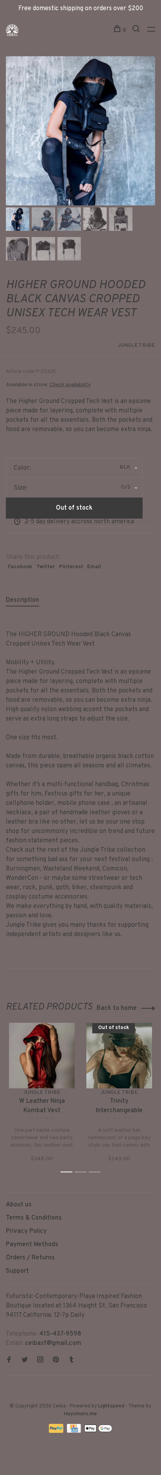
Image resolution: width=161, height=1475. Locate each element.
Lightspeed (111, 1406)
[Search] (136, 30)
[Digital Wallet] (98, 1431)
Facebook (20, 567)
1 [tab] (68, 1172)
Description (22, 600)
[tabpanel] (80, 130)
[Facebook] (9, 1360)
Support (17, 1271)
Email (94, 567)
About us (19, 1205)
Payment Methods (32, 1244)
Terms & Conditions (34, 1218)
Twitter (45, 567)
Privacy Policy (26, 1231)
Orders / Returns (30, 1258)
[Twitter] (24, 1360)
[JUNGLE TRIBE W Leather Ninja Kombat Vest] (42, 1055)
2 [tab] (82, 1172)
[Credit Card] (74, 1431)
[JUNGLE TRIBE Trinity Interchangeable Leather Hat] (119, 1055)
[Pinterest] (56, 1360)
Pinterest (71, 567)
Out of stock (74, 508)
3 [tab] (96, 1172)
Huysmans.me (80, 1414)
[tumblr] (71, 1360)
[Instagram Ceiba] (40, 1360)
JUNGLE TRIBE (136, 345)
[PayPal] (57, 1431)
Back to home (117, 1008)
